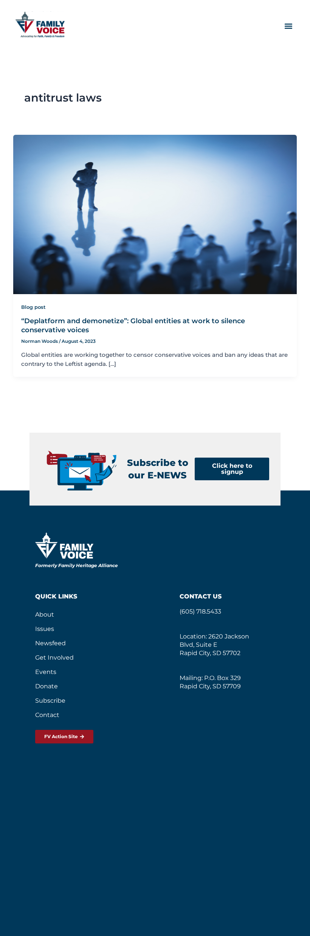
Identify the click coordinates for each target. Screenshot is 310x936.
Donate (46, 686)
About (44, 614)
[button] (288, 26)
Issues (44, 628)
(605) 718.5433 (200, 611)
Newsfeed (50, 643)
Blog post (33, 307)
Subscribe (50, 700)
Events (45, 671)
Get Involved (54, 657)
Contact (47, 715)
